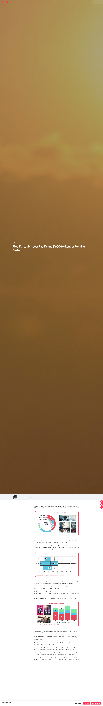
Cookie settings (78, 703)
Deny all (87, 703)
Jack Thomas (24, 497)
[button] (62, 2)
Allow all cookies (96, 703)
